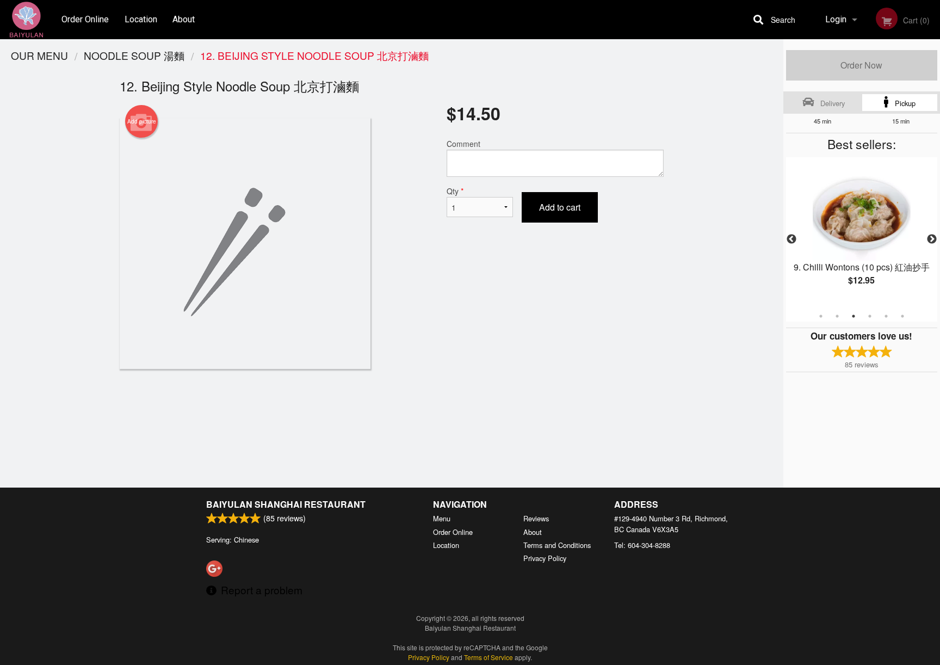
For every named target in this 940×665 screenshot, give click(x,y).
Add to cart (559, 207)
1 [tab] (820, 316)
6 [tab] (902, 316)
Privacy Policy (544, 558)
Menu (441, 518)
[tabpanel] (862, 233)
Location (141, 19)
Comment (463, 143)
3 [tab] (853, 316)
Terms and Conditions (557, 545)
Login (835, 19)
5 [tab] (886, 316)
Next (931, 239)
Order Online (85, 19)
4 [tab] (869, 316)
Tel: (642, 545)
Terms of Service (488, 657)
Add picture (141, 121)
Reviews (536, 518)
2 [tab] (837, 316)
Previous (791, 239)
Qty (455, 191)
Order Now (861, 65)
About (183, 19)
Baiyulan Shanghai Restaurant (286, 504)
